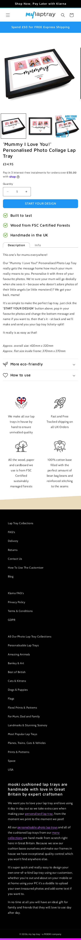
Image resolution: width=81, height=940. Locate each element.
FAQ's (11, 532)
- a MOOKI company (51, 934)
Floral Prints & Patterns (22, 707)
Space (12, 761)
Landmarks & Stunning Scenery (27, 725)
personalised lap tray (39, 814)
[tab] (16, 245)
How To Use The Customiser (25, 567)
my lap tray (34, 934)
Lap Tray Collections (20, 523)
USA (11, 769)
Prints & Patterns (18, 752)
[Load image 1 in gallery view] (13, 126)
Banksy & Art (16, 663)
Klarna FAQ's (16, 593)
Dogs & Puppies (18, 689)
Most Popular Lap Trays (22, 734)
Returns (12, 550)
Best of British (17, 672)
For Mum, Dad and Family (24, 716)
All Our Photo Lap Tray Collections (29, 636)
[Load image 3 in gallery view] (67, 126)
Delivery (13, 541)
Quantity (8, 183)
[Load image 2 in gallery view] (40, 126)
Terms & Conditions (20, 611)
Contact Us (15, 559)
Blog (10, 576)
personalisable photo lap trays (37, 827)
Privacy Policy (16, 602)
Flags (11, 698)
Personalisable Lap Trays (23, 645)
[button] (8, 15)
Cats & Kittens (17, 681)
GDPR (11, 620)
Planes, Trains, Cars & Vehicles (27, 743)
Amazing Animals (19, 654)
